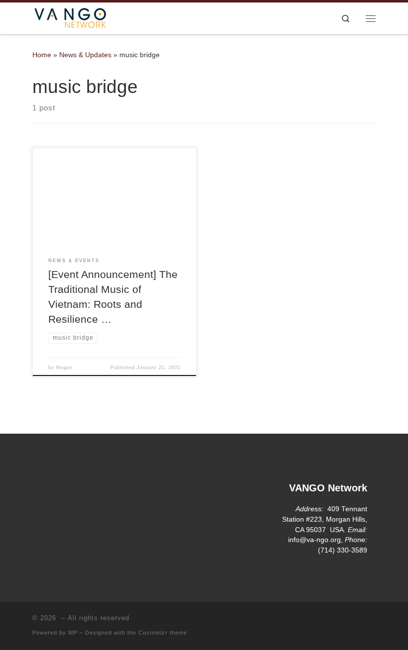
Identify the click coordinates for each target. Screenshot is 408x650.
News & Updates (85, 55)
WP (73, 633)
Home (41, 55)
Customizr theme (162, 633)
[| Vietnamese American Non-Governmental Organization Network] (70, 17)
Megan (64, 367)
